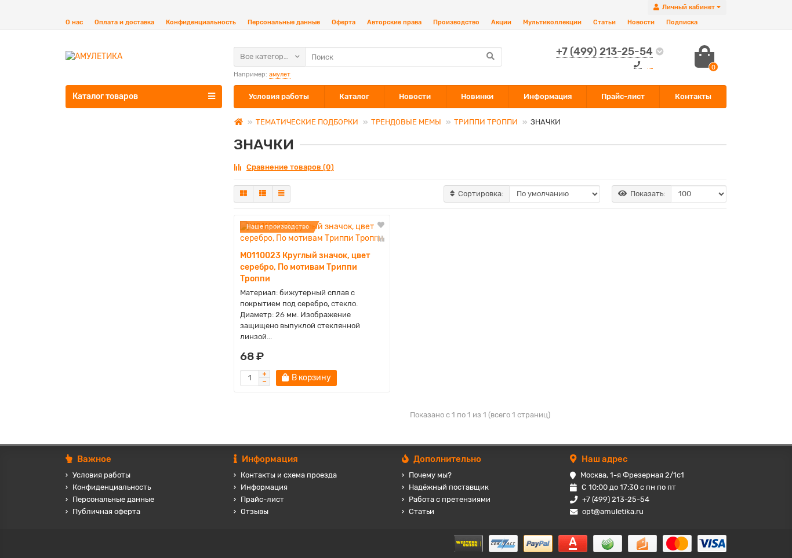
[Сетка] (243, 194)
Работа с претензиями (450, 499)
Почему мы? (430, 475)
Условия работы (279, 96)
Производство (456, 22)
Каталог (354, 96)
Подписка (681, 22)
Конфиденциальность (201, 22)
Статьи (604, 22)
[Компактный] (281, 194)
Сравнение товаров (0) (290, 167)
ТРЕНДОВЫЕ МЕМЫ (406, 122)
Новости (641, 22)
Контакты (693, 96)
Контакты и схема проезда (289, 475)
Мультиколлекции (552, 22)
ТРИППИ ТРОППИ (486, 122)
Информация (548, 96)
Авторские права (394, 22)
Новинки (477, 96)
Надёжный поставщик (449, 487)
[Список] (263, 194)
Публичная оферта (106, 511)
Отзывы (254, 511)
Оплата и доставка (124, 22)
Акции (501, 22)
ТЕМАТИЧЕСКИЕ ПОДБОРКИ (307, 122)
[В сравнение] (381, 238)
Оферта (343, 22)
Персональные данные (284, 22)
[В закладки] (381, 226)
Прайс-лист (623, 96)
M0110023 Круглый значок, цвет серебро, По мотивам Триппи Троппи (305, 267)
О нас (74, 22)
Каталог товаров (105, 96)
